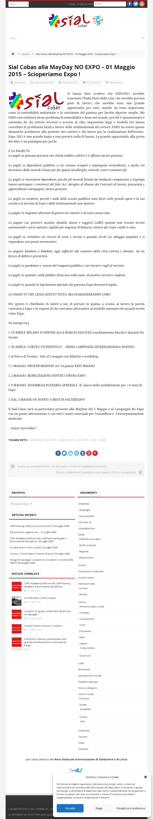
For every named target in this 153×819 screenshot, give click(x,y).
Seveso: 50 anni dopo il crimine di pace (32, 553)
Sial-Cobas (99, 440)
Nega (99, 808)
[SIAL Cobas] (76, 20)
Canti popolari (86, 516)
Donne (82, 565)
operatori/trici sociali (90, 675)
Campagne (84, 510)
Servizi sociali (86, 694)
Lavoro (26, 54)
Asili (82, 721)
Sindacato (84, 730)
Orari (82, 625)
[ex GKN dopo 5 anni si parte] (16, 601)
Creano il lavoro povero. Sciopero (43, 625)
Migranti (83, 551)
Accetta (70, 808)
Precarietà (85, 631)
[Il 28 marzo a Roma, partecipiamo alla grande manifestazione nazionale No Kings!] (16, 642)
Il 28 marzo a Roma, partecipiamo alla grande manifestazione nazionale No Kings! (45, 642)
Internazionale (86, 583)
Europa (83, 588)
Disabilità (85, 709)
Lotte (81, 663)
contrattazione (86, 528)
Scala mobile (87, 648)
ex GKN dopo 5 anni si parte (25, 547)
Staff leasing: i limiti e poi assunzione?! (31, 526)
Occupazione (86, 618)
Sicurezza (84, 655)
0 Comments (93, 82)
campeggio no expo (43, 440)
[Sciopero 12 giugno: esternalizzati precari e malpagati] (16, 614)
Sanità (83, 704)
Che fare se (85, 522)
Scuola (83, 717)
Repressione (86, 557)
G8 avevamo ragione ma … (25, 532)
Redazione (19, 82)
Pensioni (84, 698)
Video (81, 742)
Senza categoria (87, 688)
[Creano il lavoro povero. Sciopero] (16, 629)
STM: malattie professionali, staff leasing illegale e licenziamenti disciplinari (47, 585)
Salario (83, 643)
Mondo (83, 594)
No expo (83, 440)
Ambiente (83, 503)
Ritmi (82, 637)
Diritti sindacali (87, 545)
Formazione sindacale (90, 571)
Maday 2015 (67, 440)
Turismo (83, 736)
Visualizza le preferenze (130, 808)
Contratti (84, 612)
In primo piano (86, 577)
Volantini (83, 749)
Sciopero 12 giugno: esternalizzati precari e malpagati (47, 612)
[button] (145, 777)
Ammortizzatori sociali (91, 606)
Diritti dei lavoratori (90, 539)
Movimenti (47, 82)
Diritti (81, 534)
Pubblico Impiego (88, 681)
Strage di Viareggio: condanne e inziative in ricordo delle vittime (41, 561)
